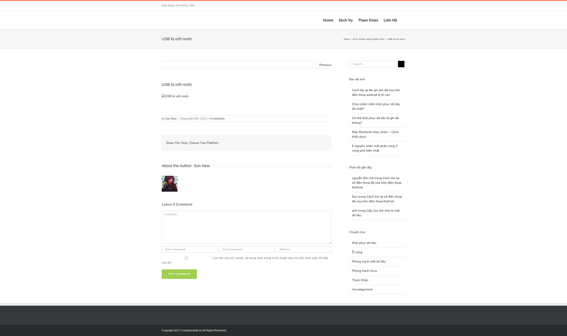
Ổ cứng (357, 252)
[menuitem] (331, 20)
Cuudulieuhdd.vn (191, 330)
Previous (325, 65)
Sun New (171, 118)
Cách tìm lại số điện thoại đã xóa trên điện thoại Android (376, 182)
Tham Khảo (360, 280)
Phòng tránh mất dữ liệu (369, 261)
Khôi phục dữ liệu (364, 243)
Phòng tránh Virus (364, 270)
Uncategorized (362, 289)
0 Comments (217, 118)
